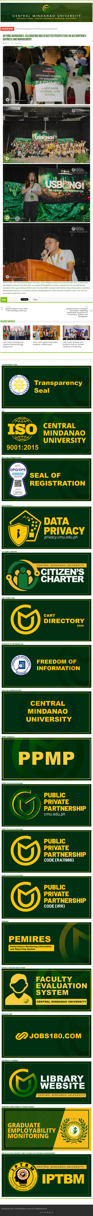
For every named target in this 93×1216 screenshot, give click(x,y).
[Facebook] (42, 1212)
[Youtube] (50, 1212)
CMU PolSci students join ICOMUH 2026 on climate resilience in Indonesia (73, 344)
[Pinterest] (47, 1212)
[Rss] (41, 1212)
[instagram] (52, 1212)
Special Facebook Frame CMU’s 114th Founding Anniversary (16, 309)
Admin (7, 43)
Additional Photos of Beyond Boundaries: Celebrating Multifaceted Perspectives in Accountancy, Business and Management (77, 311)
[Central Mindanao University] (46, 12)
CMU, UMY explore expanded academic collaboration (45, 343)
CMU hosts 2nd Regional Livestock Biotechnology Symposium (13, 344)
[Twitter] (45, 1212)
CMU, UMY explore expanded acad (27, 29)
